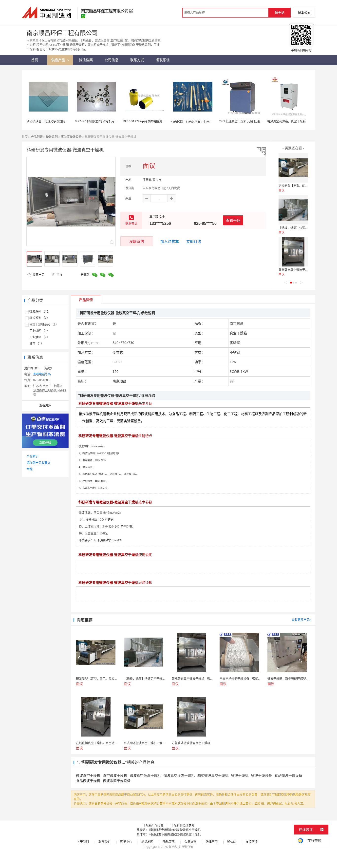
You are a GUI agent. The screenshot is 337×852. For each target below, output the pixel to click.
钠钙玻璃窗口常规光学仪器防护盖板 (50, 121)
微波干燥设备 (261, 775)
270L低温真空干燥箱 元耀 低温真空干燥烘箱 (248, 121)
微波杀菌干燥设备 (117, 780)
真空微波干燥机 (115, 775)
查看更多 (45, 405)
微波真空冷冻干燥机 (179, 775)
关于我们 (83, 842)
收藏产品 (38, 275)
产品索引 (32, 456)
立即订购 (193, 241)
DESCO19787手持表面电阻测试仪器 (147, 121)
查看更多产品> (301, 620)
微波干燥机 (239, 775)
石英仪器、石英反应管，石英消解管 (194, 121)
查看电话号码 (42, 374)
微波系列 (52, 137)
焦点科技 (174, 847)
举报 (59, 275)
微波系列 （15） (40, 311)
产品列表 (37, 137)
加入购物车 (169, 241)
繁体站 (231, 842)
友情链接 (252, 842)
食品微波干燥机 (88, 780)
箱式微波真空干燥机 (212, 775)
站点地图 (147, 842)
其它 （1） (36, 343)
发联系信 (136, 241)
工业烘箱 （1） (39, 331)
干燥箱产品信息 (153, 825)
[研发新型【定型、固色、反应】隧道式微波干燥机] (293, 168)
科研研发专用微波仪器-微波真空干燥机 (175, 830)
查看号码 (233, 220)
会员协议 (190, 842)
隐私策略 (169, 842)
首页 (25, 137)
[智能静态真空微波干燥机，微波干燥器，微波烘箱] (293, 251)
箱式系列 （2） (39, 318)
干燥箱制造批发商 (182, 825)
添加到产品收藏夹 (38, 463)
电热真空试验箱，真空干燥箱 (286, 121)
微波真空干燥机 (88, 775)
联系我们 (104, 842)
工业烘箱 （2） (39, 337)
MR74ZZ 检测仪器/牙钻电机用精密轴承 (100, 121)
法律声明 (212, 842)
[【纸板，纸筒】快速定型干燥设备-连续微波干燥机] (293, 210)
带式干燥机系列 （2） (43, 324)
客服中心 (126, 842)
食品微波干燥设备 (288, 775)
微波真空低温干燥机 (145, 775)
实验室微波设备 (71, 137)
